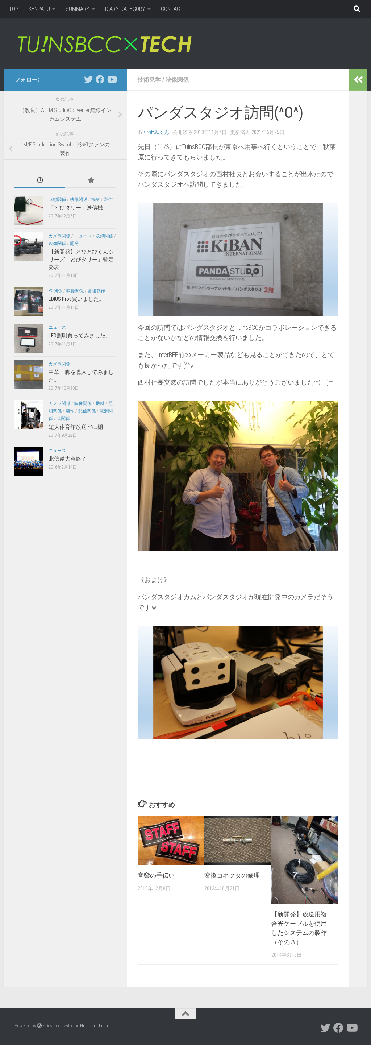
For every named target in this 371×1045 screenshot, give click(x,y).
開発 (74, 243)
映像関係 (177, 79)
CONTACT (172, 8)
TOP (13, 8)
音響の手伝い (156, 875)
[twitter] (88, 79)
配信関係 (87, 411)
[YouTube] (111, 79)
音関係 (63, 418)
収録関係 (57, 199)
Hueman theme (94, 1025)
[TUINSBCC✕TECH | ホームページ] (104, 43)
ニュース (83, 236)
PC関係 (55, 290)
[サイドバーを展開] (358, 80)
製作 (108, 199)
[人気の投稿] (90, 180)
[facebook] (100, 79)
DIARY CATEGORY (125, 8)
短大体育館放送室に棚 (76, 427)
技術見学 (149, 79)
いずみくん (156, 132)
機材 (95, 199)
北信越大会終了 (68, 459)
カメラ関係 (59, 236)
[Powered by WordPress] (39, 1025)
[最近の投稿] (39, 180)
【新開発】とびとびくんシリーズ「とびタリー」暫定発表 (81, 259)
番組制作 (96, 290)
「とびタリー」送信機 (76, 207)
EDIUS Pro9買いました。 (76, 299)
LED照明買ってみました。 (80, 335)
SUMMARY (77, 8)
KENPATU (39, 8)
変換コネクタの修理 (232, 875)
